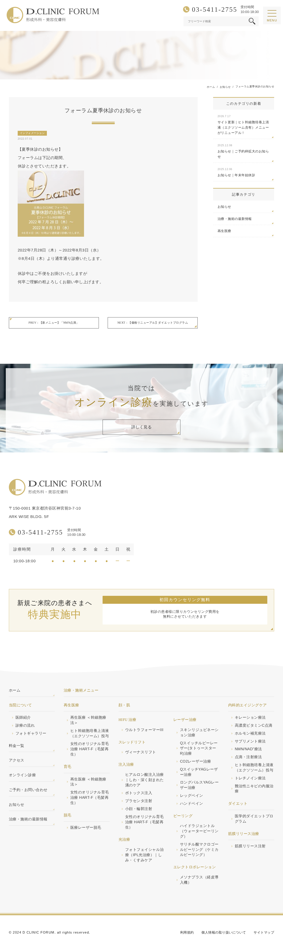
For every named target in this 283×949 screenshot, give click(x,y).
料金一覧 (16, 746)
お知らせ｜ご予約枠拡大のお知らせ (243, 151)
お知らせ (224, 206)
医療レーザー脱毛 (85, 827)
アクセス (16, 760)
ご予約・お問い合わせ (28, 790)
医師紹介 (23, 717)
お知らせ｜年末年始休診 (236, 172)
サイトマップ (264, 932)
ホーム (14, 690)
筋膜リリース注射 (250, 846)
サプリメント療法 (250, 741)
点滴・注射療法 (248, 757)
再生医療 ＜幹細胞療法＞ (88, 720)
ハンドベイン (191, 803)
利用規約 (187, 932)
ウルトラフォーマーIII (144, 730)
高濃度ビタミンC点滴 (253, 725)
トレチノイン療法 (250, 778)
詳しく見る (141, 427)
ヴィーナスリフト (140, 752)
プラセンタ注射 (138, 801)
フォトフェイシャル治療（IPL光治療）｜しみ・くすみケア (144, 855)
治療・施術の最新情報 (235, 219)
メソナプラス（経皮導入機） (199, 880)
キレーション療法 (250, 717)
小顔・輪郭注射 (138, 809)
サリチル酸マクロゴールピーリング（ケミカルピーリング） (199, 849)
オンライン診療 (22, 775)
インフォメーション (32, 133)
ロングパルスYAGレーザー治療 (199, 785)
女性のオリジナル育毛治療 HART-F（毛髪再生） (89, 749)
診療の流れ (25, 725)
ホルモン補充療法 (250, 733)
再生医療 (224, 231)
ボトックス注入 (138, 793)
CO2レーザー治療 (195, 761)
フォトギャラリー (30, 733)
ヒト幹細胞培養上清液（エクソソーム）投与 (89, 733)
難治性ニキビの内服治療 (254, 788)
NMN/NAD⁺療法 (248, 749)
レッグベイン (191, 795)
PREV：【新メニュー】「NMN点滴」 (54, 322)
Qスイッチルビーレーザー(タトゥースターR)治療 (199, 748)
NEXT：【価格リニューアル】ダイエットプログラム (152, 322)
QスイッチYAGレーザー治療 (199, 772)
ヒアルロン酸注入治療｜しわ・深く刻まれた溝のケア (144, 780)
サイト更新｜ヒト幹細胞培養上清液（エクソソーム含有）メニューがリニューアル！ (243, 125)
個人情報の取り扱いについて (223, 932)
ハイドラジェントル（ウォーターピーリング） (199, 831)
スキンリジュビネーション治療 (199, 732)
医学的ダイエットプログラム (254, 818)
